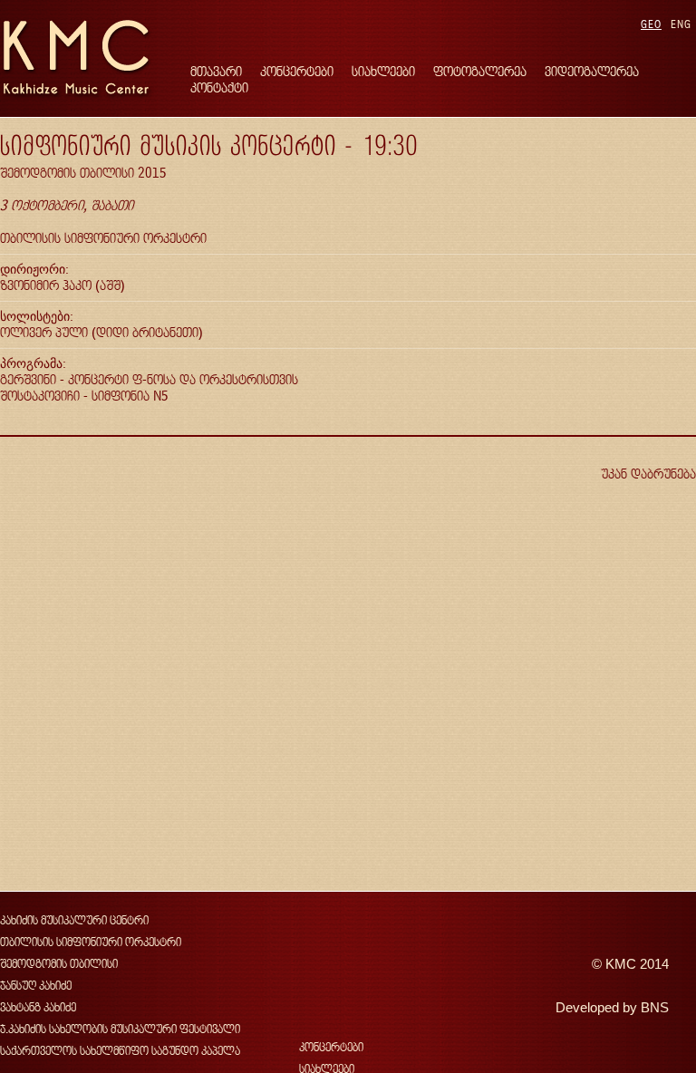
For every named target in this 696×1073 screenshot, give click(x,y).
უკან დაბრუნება (648, 473)
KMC (620, 964)
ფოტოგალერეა (480, 71)
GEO (651, 24)
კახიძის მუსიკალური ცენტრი (74, 920)
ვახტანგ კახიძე (38, 1007)
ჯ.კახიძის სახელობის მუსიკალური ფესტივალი (120, 1029)
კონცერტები (297, 71)
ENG (681, 24)
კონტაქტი (219, 87)
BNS (655, 1007)
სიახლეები (383, 71)
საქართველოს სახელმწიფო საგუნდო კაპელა (120, 1050)
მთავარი (216, 71)
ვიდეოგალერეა (592, 71)
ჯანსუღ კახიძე (36, 985)
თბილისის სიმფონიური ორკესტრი (90, 942)
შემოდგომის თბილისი (59, 964)
